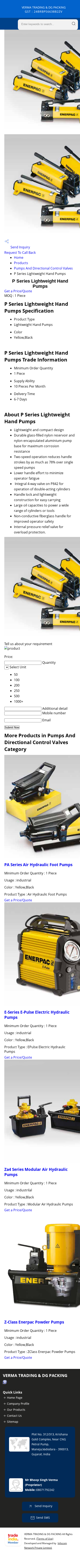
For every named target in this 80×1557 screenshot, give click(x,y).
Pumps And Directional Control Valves (43, 268)
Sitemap (12, 1422)
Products (21, 263)
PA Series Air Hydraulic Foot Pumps (38, 864)
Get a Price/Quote (18, 291)
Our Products (16, 1410)
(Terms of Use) (44, 1538)
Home (18, 257)
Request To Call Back (20, 252)
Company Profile (18, 1404)
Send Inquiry (20, 247)
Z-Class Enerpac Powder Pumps (34, 1322)
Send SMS (43, 1518)
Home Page (14, 1398)
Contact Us (14, 1416)
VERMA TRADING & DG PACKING (44, 9)
